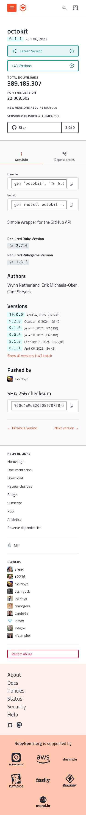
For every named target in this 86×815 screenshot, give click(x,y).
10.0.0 (16, 314)
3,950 (70, 127)
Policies (16, 691)
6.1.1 (15, 348)
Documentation (19, 470)
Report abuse (21, 654)
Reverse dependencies (24, 527)
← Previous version (22, 428)
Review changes (19, 486)
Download (15, 478)
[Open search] (64, 8)
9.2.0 (15, 321)
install (11, 195)
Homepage (15, 461)
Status (14, 699)
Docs (12, 683)
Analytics (14, 519)
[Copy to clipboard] (71, 184)
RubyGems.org (28, 743)
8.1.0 (15, 341)
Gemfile (12, 174)
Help (12, 714)
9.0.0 (15, 335)
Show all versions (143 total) (29, 355)
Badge (12, 494)
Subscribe (14, 503)
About (14, 675)
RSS (10, 511)
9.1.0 (15, 328)
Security (16, 706)
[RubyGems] (23, 7)
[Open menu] (12, 8)
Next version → (66, 428)
